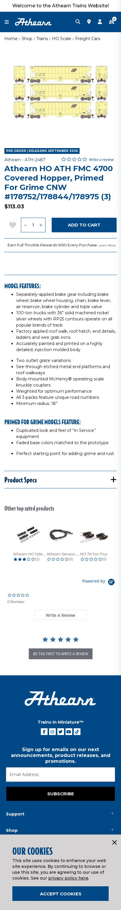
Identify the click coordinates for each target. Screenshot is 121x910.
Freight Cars (87, 38)
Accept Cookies (60, 894)
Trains (42, 38)
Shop (27, 38)
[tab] (60, 615)
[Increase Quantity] (41, 225)
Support (15, 814)
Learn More (107, 245)
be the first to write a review (60, 653)
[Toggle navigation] (9, 22)
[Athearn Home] (33, 21)
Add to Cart (84, 225)
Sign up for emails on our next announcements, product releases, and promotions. (60, 755)
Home (11, 38)
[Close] (114, 842)
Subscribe (60, 793)
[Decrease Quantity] (25, 225)
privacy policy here (68, 878)
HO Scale (61, 38)
